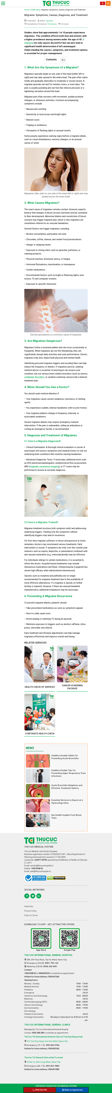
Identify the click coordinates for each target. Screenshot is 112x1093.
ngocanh (49, 21)
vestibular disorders (34, 377)
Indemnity (28, 906)
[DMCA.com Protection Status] (56, 878)
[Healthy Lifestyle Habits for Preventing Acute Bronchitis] (38, 761)
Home (26, 10)
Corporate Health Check (39, 733)
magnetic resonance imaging (44, 466)
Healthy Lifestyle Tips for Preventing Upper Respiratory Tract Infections (68, 773)
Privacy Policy (30, 911)
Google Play (69, 950)
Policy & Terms (31, 915)
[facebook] (26, 895)
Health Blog (35, 10)
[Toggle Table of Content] (62, 60)
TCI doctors (52, 24)
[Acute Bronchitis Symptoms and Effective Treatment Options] (38, 790)
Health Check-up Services (40, 687)
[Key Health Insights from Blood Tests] (38, 820)
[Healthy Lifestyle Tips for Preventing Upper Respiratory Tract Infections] (38, 775)
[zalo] (38, 895)
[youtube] (32, 895)
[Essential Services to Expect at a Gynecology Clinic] (38, 805)
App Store (41, 950)
